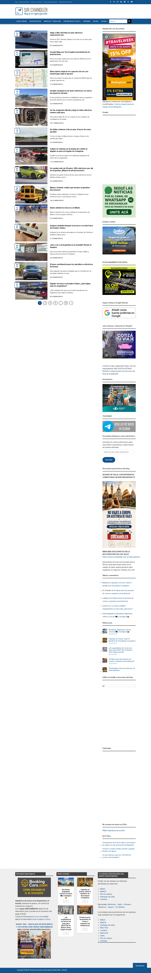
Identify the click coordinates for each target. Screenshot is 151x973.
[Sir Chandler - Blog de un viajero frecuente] (31, 11)
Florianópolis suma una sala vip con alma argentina (122, 669)
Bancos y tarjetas (52, 21)
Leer (66, 901)
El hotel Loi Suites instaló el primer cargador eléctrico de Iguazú (118, 850)
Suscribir (108, 460)
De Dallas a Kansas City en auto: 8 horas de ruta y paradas (70, 130)
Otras (104, 21)
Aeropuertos (35, 21)
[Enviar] (129, 21)
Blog (16, 2)
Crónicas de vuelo (71, 21)
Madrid (103, 891)
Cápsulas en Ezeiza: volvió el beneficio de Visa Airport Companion (117, 584)
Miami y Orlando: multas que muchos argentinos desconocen (70, 189)
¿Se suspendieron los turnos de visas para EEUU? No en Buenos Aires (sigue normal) (120, 650)
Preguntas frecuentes (65, 2)
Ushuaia (127, 904)
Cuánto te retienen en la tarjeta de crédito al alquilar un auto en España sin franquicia (68, 150)
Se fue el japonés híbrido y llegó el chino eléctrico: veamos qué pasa (71, 111)
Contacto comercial (36, 2)
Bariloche (112, 904)
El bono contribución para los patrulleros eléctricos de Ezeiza (71, 265)
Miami (102, 889)
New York (104, 928)
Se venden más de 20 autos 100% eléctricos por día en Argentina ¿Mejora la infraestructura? (71, 169)
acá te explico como (41, 919)
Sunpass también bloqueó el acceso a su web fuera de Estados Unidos (71, 227)
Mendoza (102, 907)
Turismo (86, 21)
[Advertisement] (95, 11)
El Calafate (120, 907)
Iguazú (111, 907)
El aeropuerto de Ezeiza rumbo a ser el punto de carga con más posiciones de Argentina (118, 844)
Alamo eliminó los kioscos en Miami (65, 208)
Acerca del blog (24, 2)
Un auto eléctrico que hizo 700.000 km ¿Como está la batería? (116, 856)
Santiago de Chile (107, 897)
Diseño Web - (59, 970)
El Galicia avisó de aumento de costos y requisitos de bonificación (118, 591)
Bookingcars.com (31, 916)
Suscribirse (140, 966)
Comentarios (113, 634)
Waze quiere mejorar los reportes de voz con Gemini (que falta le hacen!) (69, 72)
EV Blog (107, 836)
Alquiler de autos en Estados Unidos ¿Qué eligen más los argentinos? (70, 285)
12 (66, 303)
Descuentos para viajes (50, 2)
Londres (103, 899)
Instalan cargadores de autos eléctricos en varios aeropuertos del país (71, 92)
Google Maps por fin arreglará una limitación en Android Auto (70, 53)
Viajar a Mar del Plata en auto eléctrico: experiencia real (66, 34)
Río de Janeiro (106, 894)
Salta (120, 904)
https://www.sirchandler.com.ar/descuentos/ (121, 557)
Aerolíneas (21, 21)
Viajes (95, 21)
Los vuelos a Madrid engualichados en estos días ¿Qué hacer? (117, 607)
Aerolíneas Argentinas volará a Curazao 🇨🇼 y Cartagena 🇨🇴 (117, 615)
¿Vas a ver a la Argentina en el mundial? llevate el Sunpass (70, 246)
